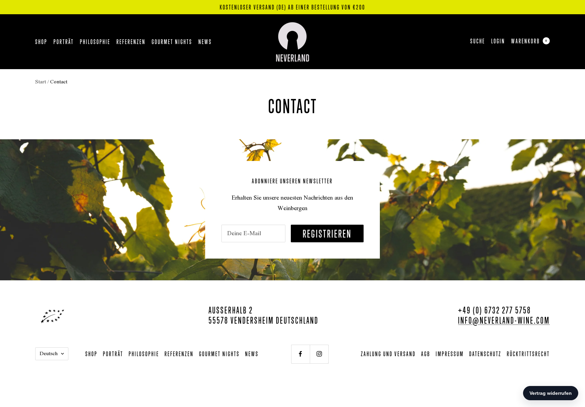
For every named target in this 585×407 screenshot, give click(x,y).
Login (498, 41)
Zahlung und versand (388, 354)
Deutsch (49, 354)
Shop (41, 41)
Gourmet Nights (172, 41)
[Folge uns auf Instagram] (319, 354)
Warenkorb (529, 41)
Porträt (63, 41)
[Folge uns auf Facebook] (300, 354)
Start (40, 82)
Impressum (450, 354)
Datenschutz (485, 354)
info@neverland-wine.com (504, 320)
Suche (477, 41)
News (205, 41)
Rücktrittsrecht (528, 354)
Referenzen (131, 41)
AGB (425, 354)
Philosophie (95, 41)
